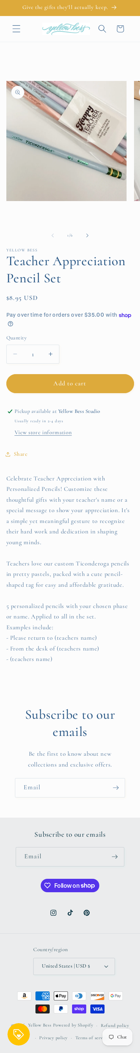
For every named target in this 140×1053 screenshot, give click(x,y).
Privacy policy (53, 1037)
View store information (43, 432)
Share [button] (21, 454)
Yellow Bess (39, 1025)
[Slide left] (52, 235)
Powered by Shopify (73, 1025)
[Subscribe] (116, 787)
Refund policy (115, 1025)
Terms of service (91, 1037)
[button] (16, 29)
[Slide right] (87, 235)
